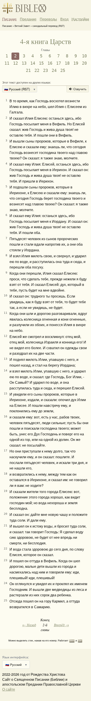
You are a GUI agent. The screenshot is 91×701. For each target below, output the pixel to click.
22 (36, 70)
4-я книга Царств (45, 41)
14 (32, 63)
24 (54, 70)
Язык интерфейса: (15, 657)
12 (15, 63)
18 (67, 63)
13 (24, 63)
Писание (9, 19)
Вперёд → (61, 625)
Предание (28, 19)
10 (84, 55)
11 (6, 63)
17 (58, 63)
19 (75, 63)
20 (84, 63)
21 (28, 70)
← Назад (29, 625)
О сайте (8, 689)
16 (49, 63)
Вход (64, 19)
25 (62, 70)
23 (45, 70)
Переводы (48, 19)
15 (41, 63)
